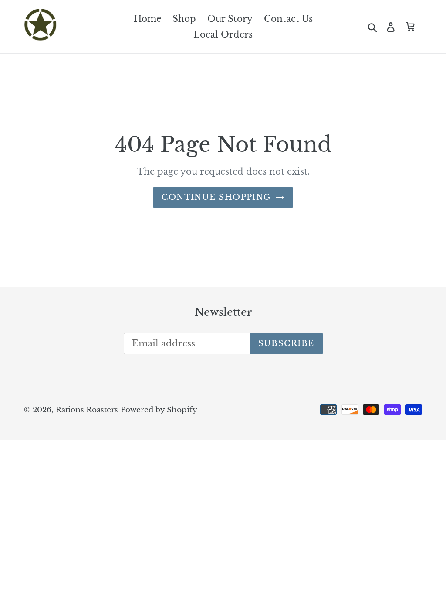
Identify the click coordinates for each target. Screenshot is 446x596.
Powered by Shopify (159, 409)
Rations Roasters (87, 409)
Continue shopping (216, 197)
